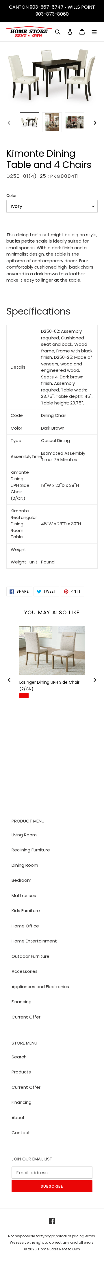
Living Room (24, 835)
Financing (21, 1002)
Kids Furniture (26, 910)
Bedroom (21, 880)
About (18, 1117)
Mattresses (24, 895)
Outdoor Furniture (30, 956)
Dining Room (25, 865)
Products (21, 1072)
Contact (21, 1133)
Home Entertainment (34, 941)
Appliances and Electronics (40, 987)
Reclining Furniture (31, 850)
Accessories (25, 971)
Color (11, 195)
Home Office (25, 926)
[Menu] (94, 31)
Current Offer (26, 1017)
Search (19, 1057)
